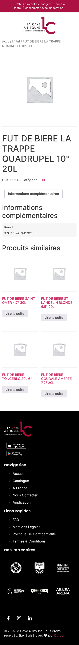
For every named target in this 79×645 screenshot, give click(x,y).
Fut (17, 41)
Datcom (60, 635)
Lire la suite (14, 313)
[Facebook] (8, 619)
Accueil (7, 41)
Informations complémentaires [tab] (33, 194)
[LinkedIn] (30, 619)
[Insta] (19, 619)
